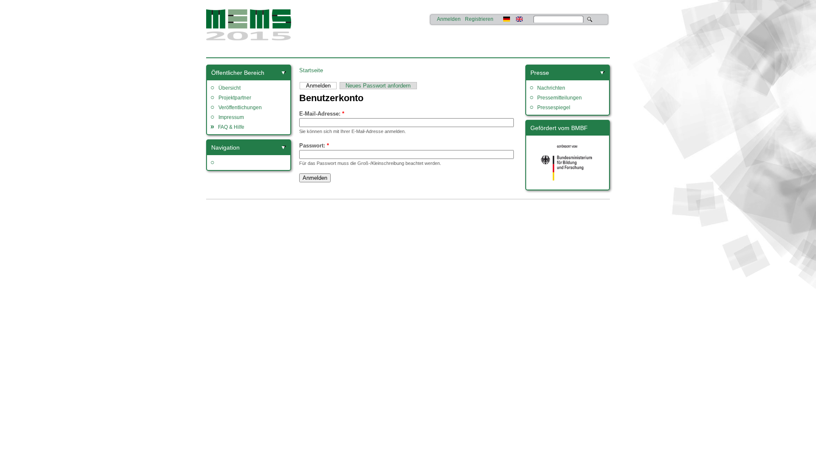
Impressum (231, 117)
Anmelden (449, 19)
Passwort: (314, 145)
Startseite (311, 70)
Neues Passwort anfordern (378, 85)
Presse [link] (539, 72)
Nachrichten (551, 88)
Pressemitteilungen (559, 98)
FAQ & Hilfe (231, 127)
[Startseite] (248, 40)
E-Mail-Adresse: (321, 113)
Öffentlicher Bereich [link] (237, 72)
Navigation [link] (225, 147)
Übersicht (229, 88)
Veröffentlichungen (239, 107)
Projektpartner (234, 98)
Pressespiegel (553, 107)
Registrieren (479, 19)
